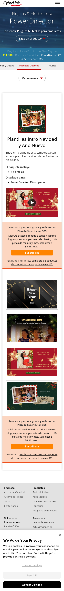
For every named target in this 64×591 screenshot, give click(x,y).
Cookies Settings (32, 565)
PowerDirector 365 (51, 55)
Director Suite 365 (33, 59)
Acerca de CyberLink (15, 492)
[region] (32, 560)
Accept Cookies (32, 584)
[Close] (60, 534)
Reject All (32, 575)
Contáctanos (11, 505)
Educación (38, 505)
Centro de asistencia (43, 522)
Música (52, 65)
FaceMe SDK (11, 526)
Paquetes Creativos (29, 65)
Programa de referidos (45, 510)
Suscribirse (32, 252)
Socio (7, 501)
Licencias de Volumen (44, 501)
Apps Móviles (40, 496)
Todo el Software (42, 492)
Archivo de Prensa (13, 496)
